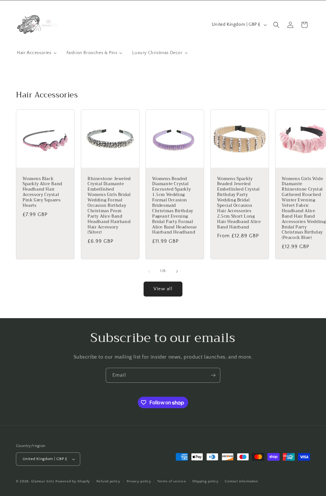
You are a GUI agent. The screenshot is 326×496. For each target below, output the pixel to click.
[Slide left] (149, 271)
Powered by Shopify (72, 481)
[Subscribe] (213, 375)
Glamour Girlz (42, 481)
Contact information (241, 481)
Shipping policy (205, 481)
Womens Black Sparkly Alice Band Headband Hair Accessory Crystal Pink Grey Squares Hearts (42, 192)
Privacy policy (139, 481)
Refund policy (108, 481)
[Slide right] (177, 271)
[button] (276, 25)
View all (163, 288)
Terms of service (171, 481)
